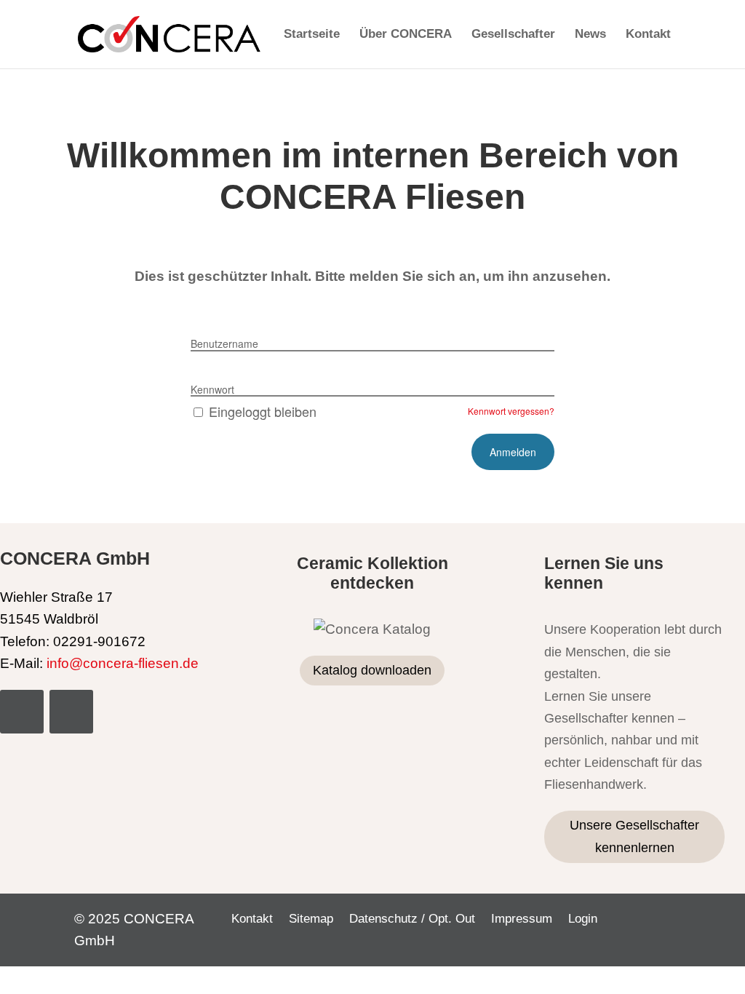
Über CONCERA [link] (405, 35)
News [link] (590, 35)
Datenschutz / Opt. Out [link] (412, 920)
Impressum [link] (521, 920)
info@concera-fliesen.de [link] (123, 663)
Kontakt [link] (648, 35)
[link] (169, 33)
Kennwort (212, 389)
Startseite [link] (312, 35)
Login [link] (582, 920)
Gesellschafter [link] (513, 35)
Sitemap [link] (311, 920)
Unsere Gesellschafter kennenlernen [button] (634, 836)
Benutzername (224, 343)
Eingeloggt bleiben (262, 411)
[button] (22, 711)
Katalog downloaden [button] (372, 670)
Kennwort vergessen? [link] (511, 411)
